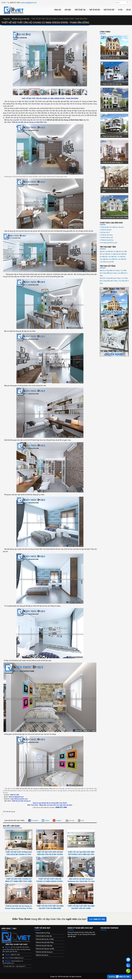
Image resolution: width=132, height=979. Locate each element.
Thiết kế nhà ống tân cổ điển (45, 949)
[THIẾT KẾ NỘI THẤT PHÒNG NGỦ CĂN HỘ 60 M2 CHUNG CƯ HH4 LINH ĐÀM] (19, 840)
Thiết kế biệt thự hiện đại (112, 84)
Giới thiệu (68, 9)
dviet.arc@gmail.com (29, 2)
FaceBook (35, 820)
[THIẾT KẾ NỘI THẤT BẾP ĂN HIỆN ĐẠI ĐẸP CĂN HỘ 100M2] (81, 893)
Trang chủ (57, 9)
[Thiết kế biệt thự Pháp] (114, 46)
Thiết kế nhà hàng (107, 235)
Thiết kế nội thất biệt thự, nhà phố (114, 190)
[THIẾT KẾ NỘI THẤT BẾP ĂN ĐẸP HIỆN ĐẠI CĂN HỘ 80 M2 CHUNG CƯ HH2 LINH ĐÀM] (50, 840)
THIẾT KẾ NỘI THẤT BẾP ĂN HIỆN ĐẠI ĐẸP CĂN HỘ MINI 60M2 (49, 907)
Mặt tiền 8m (117, 254)
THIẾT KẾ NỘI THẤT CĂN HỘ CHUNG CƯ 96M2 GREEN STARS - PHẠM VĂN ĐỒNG (49, 881)
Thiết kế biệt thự (80, 9)
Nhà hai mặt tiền (108, 262)
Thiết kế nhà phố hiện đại (112, 136)
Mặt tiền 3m (104, 251)
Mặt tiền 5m (120, 251)
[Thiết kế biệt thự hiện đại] (114, 72)
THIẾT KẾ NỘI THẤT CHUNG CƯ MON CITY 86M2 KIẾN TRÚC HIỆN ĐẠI (18, 881)
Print (82, 820)
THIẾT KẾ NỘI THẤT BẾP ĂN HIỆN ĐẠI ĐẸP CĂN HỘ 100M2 (81, 907)
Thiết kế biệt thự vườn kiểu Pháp (115, 218)
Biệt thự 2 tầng (104, 270)
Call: (97, 919)
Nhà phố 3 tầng (105, 278)
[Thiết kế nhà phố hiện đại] (114, 124)
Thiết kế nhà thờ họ (107, 240)
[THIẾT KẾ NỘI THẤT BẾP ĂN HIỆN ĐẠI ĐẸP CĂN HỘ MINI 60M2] (50, 893)
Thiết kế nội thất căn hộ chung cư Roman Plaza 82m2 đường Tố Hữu (18, 907)
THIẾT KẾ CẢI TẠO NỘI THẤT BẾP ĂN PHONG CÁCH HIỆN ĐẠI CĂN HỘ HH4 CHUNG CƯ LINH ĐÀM (81, 854)
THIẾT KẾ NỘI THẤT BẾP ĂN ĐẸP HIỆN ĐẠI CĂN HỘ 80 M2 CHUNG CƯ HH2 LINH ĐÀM (50, 854)
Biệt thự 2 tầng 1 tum (117, 270)
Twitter (47, 820)
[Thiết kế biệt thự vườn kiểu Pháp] (114, 205)
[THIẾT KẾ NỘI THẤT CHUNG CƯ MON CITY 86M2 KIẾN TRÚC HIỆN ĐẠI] (19, 866)
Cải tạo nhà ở (105, 232)
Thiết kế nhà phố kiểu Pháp (113, 110)
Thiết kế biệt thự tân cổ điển (45, 939)
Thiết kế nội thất (109, 9)
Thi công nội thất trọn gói (109, 243)
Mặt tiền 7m (109, 254)
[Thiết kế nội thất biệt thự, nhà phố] (114, 176)
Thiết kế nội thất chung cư (113, 162)
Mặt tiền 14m (116, 259)
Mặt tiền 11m (115, 256)
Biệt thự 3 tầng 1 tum (114, 273)
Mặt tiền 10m (106, 256)
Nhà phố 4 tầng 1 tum (114, 281)
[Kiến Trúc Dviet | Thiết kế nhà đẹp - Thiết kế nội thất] (14, 10)
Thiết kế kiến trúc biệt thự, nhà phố (112, 227)
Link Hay (71, 820)
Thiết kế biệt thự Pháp (111, 58)
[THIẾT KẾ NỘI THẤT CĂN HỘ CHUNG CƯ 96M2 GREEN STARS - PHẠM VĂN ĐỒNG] (50, 866)
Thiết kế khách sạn (107, 237)
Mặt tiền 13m (107, 259)
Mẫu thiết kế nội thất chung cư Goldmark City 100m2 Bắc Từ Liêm (81, 880)
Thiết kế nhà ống (94, 9)
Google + (59, 820)
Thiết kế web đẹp (63, 976)
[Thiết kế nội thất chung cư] (114, 150)
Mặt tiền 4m (112, 251)
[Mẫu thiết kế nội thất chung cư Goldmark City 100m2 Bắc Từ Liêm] (81, 866)
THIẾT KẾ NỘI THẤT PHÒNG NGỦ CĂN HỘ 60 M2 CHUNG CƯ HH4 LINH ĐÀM (18, 854)
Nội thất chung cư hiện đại (20, 19)
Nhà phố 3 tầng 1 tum (117, 278)
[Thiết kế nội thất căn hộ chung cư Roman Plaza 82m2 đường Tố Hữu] (19, 893)
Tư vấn (120, 9)
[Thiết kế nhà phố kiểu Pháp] (114, 98)
